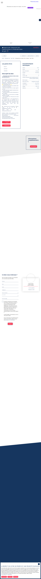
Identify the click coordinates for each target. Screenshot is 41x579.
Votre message (4, 298)
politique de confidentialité (10, 319)
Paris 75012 (12, 58)
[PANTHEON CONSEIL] (35, 2)
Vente (3, 58)
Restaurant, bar (7, 58)
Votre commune (4, 292)
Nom (3, 284)
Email (3, 287)
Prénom (3, 281)
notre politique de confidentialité (6, 574)
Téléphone (4, 289)
